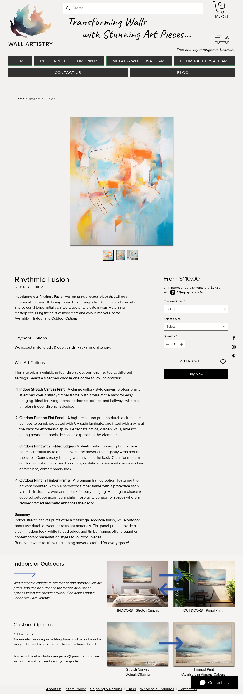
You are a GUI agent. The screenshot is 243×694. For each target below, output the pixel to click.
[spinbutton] (174, 344)
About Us (53, 689)
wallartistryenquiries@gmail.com (62, 656)
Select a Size (173, 318)
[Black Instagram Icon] (233, 347)
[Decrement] (167, 344)
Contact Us (187, 689)
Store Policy (76, 689)
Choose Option (174, 301)
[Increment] (182, 344)
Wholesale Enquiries (157, 689)
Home (20, 99)
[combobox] (196, 309)
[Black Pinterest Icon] (233, 356)
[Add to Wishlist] (223, 361)
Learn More (199, 292)
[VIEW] (24, 573)
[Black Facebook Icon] (233, 337)
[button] (220, 7)
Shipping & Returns (106, 689)
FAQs (131, 689)
